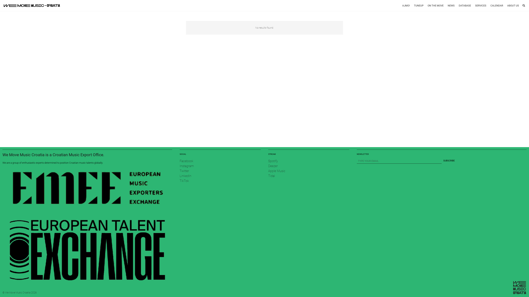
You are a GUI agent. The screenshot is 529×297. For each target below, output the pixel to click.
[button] (524, 5)
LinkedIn (185, 176)
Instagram (187, 166)
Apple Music (276, 171)
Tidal (271, 176)
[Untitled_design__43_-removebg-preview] (87, 190)
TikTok (184, 181)
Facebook (186, 161)
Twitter (184, 171)
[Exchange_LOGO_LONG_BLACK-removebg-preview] (87, 247)
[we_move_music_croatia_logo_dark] (32, 5)
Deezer (273, 166)
